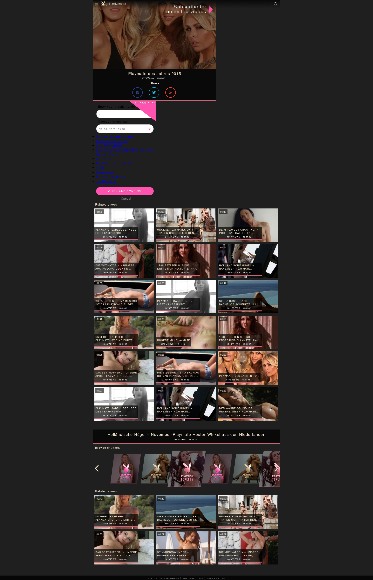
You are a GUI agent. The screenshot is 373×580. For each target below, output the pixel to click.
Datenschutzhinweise (114, 163)
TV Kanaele (106, 181)
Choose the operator (113, 121)
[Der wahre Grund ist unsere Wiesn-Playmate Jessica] (248, 404)
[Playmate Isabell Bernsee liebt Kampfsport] (124, 404)
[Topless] (186, 469)
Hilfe (100, 167)
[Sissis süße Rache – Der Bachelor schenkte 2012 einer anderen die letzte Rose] (186, 512)
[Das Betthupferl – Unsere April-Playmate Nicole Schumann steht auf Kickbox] (124, 368)
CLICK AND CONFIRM (125, 191)
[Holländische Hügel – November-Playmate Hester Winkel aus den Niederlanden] (186, 404)
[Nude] (156, 468)
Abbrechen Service (112, 141)
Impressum (105, 172)
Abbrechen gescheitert (114, 136)
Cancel (126, 198)
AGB (150, 578)
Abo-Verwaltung (109, 145)
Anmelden (104, 158)
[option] (186, 469)
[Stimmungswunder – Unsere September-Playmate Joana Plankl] (186, 547)
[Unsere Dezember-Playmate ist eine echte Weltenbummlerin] (124, 512)
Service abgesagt (110, 176)
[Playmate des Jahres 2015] (154, 34)
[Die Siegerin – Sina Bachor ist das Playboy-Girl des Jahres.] (186, 368)
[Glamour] (125, 468)
